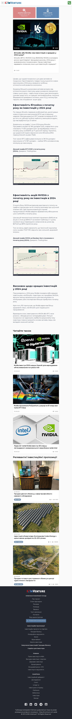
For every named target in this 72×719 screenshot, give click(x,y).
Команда (36, 607)
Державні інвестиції (36, 662)
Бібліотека (36, 693)
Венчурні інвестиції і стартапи (36, 659)
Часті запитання (36, 612)
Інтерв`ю (36, 685)
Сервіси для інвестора (36, 648)
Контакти (36, 615)
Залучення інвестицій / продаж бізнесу (36, 645)
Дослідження (36, 680)
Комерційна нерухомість (36, 634)
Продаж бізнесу (36, 632)
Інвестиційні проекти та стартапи (36, 629)
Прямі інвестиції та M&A (36, 656)
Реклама (36, 604)
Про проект (36, 599)
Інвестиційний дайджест (36, 677)
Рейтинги (36, 690)
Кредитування (36, 664)
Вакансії (36, 609)
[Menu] (2, 2)
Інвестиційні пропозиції (36, 626)
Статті (36, 682)
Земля (36, 637)
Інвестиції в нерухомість (36, 669)
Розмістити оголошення (37, 620)
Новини (36, 653)
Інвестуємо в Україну (36, 688)
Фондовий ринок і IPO (36, 667)
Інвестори (36, 695)
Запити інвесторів (36, 642)
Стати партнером (36, 601)
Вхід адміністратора (36, 617)
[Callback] (69, 2)
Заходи (36, 698)
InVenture (36, 596)
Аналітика (36, 674)
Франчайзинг (36, 639)
